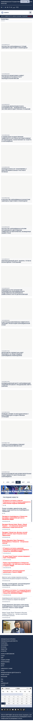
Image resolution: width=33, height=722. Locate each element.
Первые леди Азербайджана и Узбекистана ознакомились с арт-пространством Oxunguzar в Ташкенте (16, 564)
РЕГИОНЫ (3, 647)
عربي (14, 7)
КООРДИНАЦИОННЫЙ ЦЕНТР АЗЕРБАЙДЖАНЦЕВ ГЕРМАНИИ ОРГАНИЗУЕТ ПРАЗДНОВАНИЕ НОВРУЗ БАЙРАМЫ (16, 385)
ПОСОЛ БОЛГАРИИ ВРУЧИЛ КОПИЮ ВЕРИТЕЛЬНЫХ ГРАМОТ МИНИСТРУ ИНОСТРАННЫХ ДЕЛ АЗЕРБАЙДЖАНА (16, 475)
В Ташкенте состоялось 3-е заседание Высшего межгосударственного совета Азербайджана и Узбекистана (17, 591)
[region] (17, 566)
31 (4, 705)
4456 (18, 482)
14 (21, 698)
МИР (2, 657)
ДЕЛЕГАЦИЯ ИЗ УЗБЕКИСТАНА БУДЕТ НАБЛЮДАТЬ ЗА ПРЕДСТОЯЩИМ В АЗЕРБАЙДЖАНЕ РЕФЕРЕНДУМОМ (13, 354)
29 (26, 703)
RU (3, 7)
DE (7, 7)
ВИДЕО (3, 664)
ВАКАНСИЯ (4, 676)
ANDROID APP (4, 683)
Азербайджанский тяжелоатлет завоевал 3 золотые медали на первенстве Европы (14, 598)
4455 (13, 482)
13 (17, 698)
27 (17, 703)
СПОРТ (3, 656)
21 (21, 701)
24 (4, 703)
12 (13, 698)
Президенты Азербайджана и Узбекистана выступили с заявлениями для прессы (14, 518)
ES (11, 7)
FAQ (2, 679)
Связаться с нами (6, 668)
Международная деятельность (11, 672)
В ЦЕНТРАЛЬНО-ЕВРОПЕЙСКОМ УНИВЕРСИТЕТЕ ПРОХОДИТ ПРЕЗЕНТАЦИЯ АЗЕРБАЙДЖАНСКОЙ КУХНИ (16, 323)
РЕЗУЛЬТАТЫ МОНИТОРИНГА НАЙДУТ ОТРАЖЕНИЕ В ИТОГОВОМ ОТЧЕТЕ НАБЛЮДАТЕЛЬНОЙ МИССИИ (13, 77)
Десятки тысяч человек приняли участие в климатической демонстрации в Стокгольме (15, 577)
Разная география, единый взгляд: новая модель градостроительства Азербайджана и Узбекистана (15, 510)
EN (5, 7)
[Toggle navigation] (30, 12)
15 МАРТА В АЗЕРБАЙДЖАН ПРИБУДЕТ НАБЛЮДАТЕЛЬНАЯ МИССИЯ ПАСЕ (13, 445)
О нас (2, 670)
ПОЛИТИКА (4, 643)
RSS (2, 681)
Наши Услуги (5, 674)
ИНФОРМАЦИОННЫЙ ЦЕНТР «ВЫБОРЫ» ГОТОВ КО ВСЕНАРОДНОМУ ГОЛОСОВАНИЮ (16, 261)
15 (26, 698)
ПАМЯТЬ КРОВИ (5, 660)
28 (21, 703)
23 (30, 701)
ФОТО (2, 666)
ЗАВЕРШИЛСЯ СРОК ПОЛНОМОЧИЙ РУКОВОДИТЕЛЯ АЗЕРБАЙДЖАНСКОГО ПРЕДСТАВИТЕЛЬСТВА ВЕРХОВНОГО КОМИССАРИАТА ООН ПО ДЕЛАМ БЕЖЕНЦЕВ (15, 292)
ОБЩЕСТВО (4, 649)
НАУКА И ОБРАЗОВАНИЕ (7, 653)
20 (17, 701)
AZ (1, 7)
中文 (17, 7)
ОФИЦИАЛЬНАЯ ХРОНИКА (8, 639)
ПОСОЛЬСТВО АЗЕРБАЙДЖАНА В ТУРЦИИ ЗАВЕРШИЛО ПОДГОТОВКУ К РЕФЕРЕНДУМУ (15, 47)
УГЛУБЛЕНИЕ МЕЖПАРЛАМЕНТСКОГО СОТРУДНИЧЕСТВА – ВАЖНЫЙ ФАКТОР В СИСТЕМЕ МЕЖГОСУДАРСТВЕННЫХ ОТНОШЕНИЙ (16, 107)
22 (26, 701)
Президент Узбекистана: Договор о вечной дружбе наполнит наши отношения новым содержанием (14, 534)
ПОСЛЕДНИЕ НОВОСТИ (10, 497)
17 (4, 701)
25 (8, 703)
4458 (28, 482)
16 (30, 698)
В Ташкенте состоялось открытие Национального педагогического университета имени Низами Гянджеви (17, 502)
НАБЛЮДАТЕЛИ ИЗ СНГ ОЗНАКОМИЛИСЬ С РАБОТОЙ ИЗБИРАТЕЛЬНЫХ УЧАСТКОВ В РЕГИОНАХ (14, 170)
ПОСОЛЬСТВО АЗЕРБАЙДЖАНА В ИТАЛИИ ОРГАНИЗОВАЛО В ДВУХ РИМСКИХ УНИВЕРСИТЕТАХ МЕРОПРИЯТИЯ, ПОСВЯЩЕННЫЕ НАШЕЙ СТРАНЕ (16, 231)
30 (30, 703)
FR (9, 7)
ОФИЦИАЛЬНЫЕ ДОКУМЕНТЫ (9, 641)
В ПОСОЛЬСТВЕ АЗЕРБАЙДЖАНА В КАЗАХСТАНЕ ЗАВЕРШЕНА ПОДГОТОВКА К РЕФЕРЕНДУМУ (16, 200)
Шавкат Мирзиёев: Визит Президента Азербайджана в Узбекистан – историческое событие (15, 542)
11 (8, 698)
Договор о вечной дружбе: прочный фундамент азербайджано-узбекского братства (16, 584)
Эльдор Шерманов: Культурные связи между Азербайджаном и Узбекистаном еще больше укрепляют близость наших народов (15, 606)
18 (8, 701)
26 (13, 703)
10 (4, 698)
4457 (23, 482)
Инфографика (5, 662)
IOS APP (3, 685)
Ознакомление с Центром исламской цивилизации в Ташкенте (14, 571)
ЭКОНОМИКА (4, 645)
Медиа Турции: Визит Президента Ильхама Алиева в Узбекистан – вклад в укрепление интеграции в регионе (14, 614)
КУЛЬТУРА (4, 651)
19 (13, 701)
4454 (7, 482)
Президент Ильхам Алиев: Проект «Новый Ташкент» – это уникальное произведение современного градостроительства (14, 526)
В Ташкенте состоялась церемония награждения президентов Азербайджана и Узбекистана (16, 550)
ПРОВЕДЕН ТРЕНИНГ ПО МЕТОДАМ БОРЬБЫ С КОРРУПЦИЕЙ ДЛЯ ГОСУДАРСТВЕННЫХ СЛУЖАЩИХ (15, 415)
